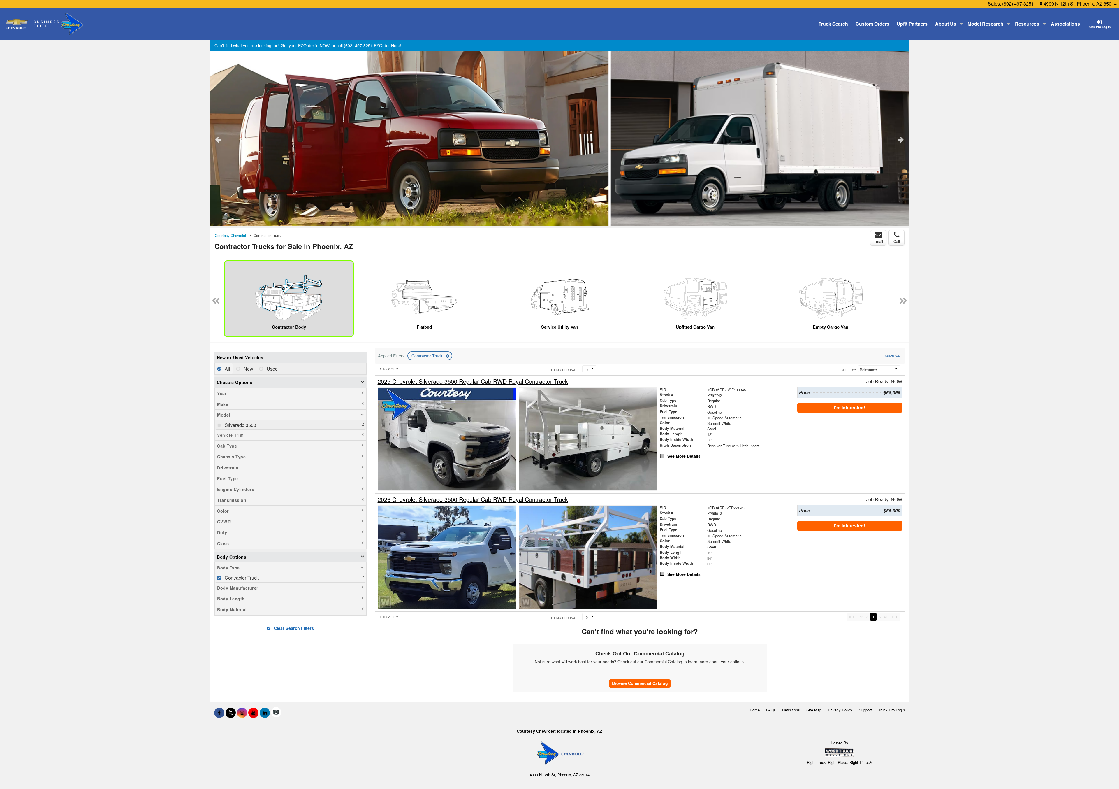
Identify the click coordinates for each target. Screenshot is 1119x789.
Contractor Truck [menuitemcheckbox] (241, 577)
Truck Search (833, 23)
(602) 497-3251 (1018, 3)
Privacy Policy (840, 710)
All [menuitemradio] (227, 368)
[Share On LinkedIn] (265, 713)
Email (878, 241)
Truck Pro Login (891, 710)
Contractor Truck (427, 356)
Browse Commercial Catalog (640, 683)
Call (896, 241)
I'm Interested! (849, 407)
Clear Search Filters (293, 628)
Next (901, 139)
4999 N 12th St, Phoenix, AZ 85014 (1079, 3)
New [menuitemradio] (247, 368)
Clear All (892, 355)
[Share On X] (231, 713)
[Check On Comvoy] (276, 713)
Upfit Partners (912, 23)
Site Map (813, 710)
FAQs (771, 710)
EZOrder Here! (387, 45)
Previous (218, 139)
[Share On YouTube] (253, 713)
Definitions (791, 710)
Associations (1065, 23)
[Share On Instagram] (242, 713)
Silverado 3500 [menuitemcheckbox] (240, 425)
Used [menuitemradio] (271, 368)
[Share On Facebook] (219, 713)
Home (755, 710)
